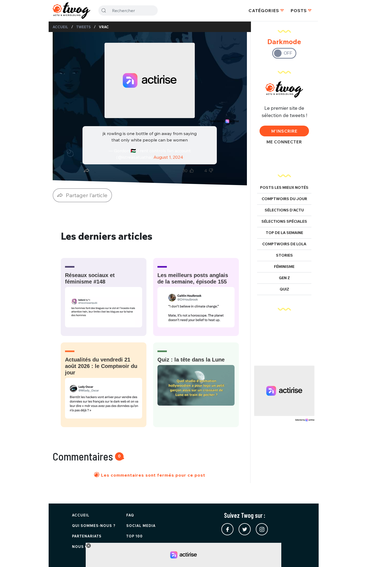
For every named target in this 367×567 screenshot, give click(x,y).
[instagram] (262, 529)
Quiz (284, 289)
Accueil (60, 27)
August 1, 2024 (168, 157)
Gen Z (284, 277)
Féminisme (284, 266)
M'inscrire (284, 131)
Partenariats (87, 536)
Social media (141, 525)
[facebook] (227, 529)
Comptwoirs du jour (284, 198)
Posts (299, 10)
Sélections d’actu (284, 210)
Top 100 (134, 536)
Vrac (104, 27)
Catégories (264, 10)
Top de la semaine (284, 232)
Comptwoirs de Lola (284, 244)
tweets (83, 27)
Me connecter (284, 141)
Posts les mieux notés (284, 187)
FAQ (130, 515)
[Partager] (86, 170)
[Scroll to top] (355, 555)
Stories (284, 255)
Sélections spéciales (284, 221)
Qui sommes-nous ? (94, 525)
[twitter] (245, 529)
